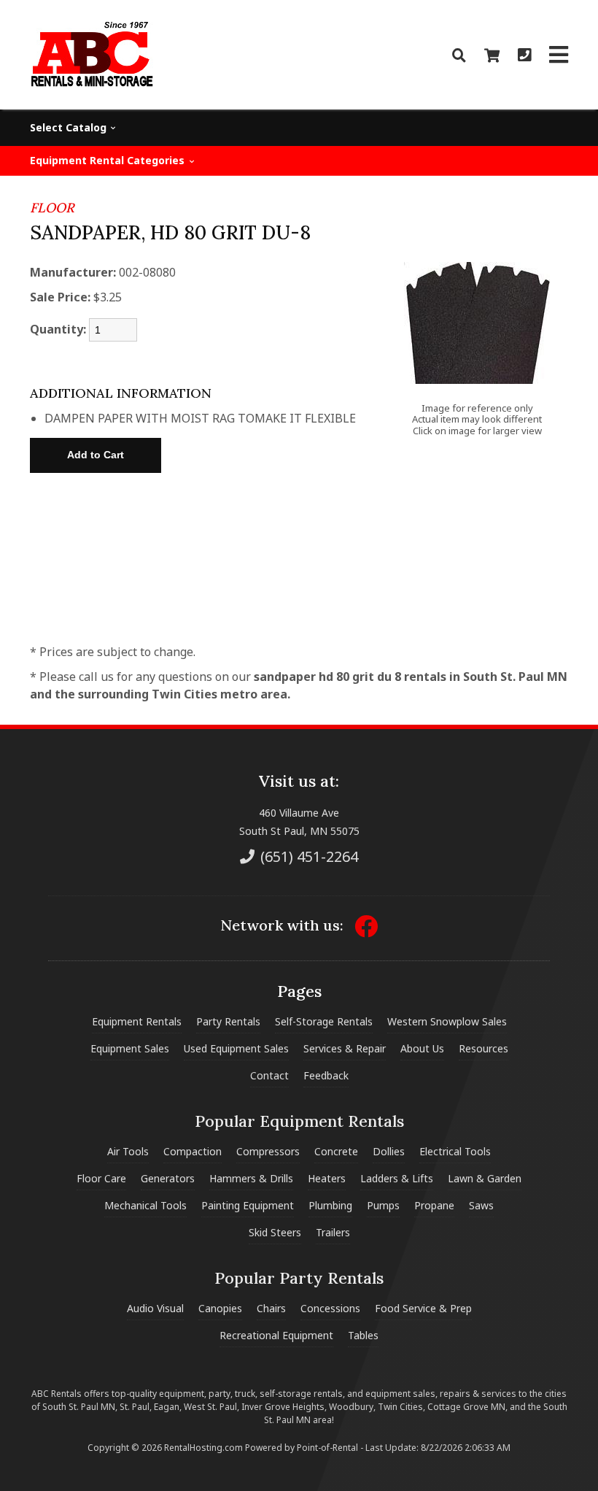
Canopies (220, 1308)
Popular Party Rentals (299, 1278)
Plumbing (330, 1205)
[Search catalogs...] (459, 55)
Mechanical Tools (145, 1205)
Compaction (192, 1151)
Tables (363, 1335)
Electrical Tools (455, 1151)
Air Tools (128, 1151)
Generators (168, 1178)
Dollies (389, 1151)
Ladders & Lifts (396, 1178)
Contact (269, 1075)
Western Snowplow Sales (447, 1021)
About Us (422, 1048)
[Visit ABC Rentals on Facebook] (366, 931)
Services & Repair (344, 1048)
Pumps (383, 1205)
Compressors (268, 1151)
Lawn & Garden (484, 1178)
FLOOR (52, 207)
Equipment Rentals (137, 1021)
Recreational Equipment (276, 1335)
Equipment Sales (129, 1048)
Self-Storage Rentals (324, 1021)
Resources (483, 1048)
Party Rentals (228, 1021)
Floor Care (101, 1178)
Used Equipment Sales (236, 1048)
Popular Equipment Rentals (299, 1121)
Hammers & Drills (251, 1178)
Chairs (271, 1308)
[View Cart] (492, 55)
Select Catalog (69, 127)
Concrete (336, 1151)
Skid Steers (275, 1232)
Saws (481, 1205)
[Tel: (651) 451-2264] (524, 55)
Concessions (330, 1308)
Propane (434, 1205)
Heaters (327, 1178)
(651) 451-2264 (307, 856)
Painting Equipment (247, 1205)
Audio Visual (155, 1308)
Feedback (326, 1075)
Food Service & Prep (423, 1308)
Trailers (333, 1232)
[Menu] (558, 55)
